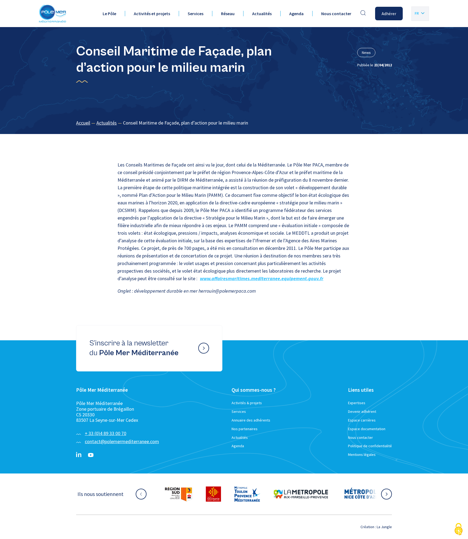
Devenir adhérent (362, 411)
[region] (234, 123)
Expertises (356, 402)
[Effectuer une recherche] (363, 13)
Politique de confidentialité (370, 445)
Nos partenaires (245, 428)
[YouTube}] (90, 455)
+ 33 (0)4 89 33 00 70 (105, 433)
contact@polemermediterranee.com (122, 441)
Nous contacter (336, 13)
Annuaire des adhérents (251, 420)
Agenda (296, 13)
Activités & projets (247, 402)
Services (195, 13)
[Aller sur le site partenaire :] (178, 494)
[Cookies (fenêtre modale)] (458, 529)
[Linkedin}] (79, 455)
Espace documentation (366, 428)
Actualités (262, 13)
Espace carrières (362, 420)
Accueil (83, 123)
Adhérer (389, 13)
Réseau (228, 13)
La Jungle (384, 526)
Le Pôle (109, 13)
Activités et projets (152, 13)
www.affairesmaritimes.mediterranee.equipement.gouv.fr (261, 278)
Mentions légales (362, 454)
